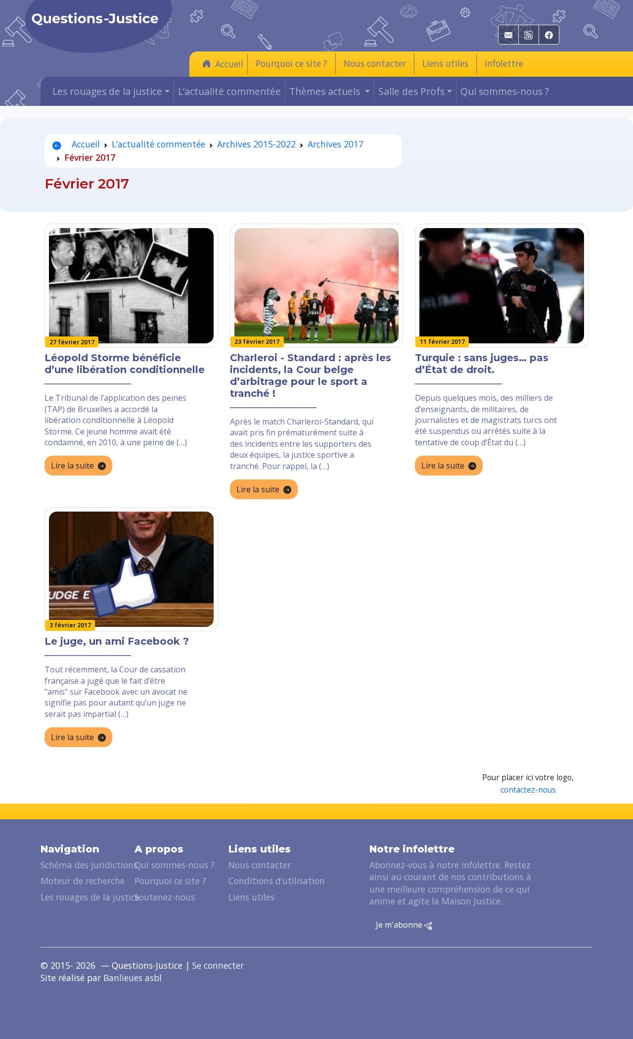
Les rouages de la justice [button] (107, 91)
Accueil (229, 64)
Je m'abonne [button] (400, 924)
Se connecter (218, 965)
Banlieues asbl (132, 978)
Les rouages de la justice (90, 897)
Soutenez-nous (165, 897)
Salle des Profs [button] (411, 91)
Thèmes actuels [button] (325, 91)
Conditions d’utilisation (276, 881)
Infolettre (504, 63)
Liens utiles (445, 63)
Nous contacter (375, 63)
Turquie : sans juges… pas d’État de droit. (481, 364)
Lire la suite (72, 465)
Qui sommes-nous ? (504, 91)
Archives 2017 (335, 144)
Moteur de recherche (83, 881)
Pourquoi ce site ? (291, 63)
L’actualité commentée (229, 91)
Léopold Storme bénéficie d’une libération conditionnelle (125, 364)
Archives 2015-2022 (256, 144)
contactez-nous (528, 790)
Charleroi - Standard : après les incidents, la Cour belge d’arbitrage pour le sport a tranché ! (310, 375)
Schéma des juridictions (89, 865)
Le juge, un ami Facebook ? (117, 641)
